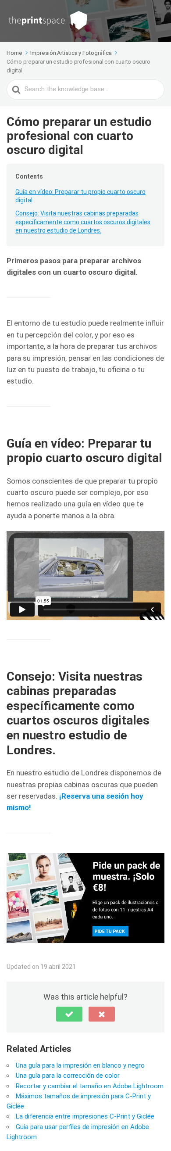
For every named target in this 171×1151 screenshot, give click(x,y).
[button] (69, 1014)
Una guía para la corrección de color (68, 1075)
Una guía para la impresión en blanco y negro (80, 1065)
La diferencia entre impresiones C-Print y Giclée (85, 1116)
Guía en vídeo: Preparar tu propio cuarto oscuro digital (80, 196)
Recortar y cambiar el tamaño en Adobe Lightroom (90, 1086)
